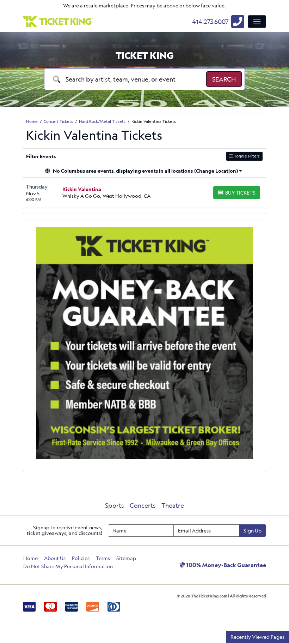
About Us (55, 558)
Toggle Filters (246, 156)
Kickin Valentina (81, 189)
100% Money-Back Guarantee (225, 565)
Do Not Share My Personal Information (68, 566)
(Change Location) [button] (216, 170)
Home (30, 558)
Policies (81, 558)
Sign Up (253, 530)
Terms (103, 558)
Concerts (143, 505)
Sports (114, 505)
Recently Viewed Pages (257, 636)
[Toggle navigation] (257, 21)
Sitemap (126, 558)
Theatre (172, 505)
